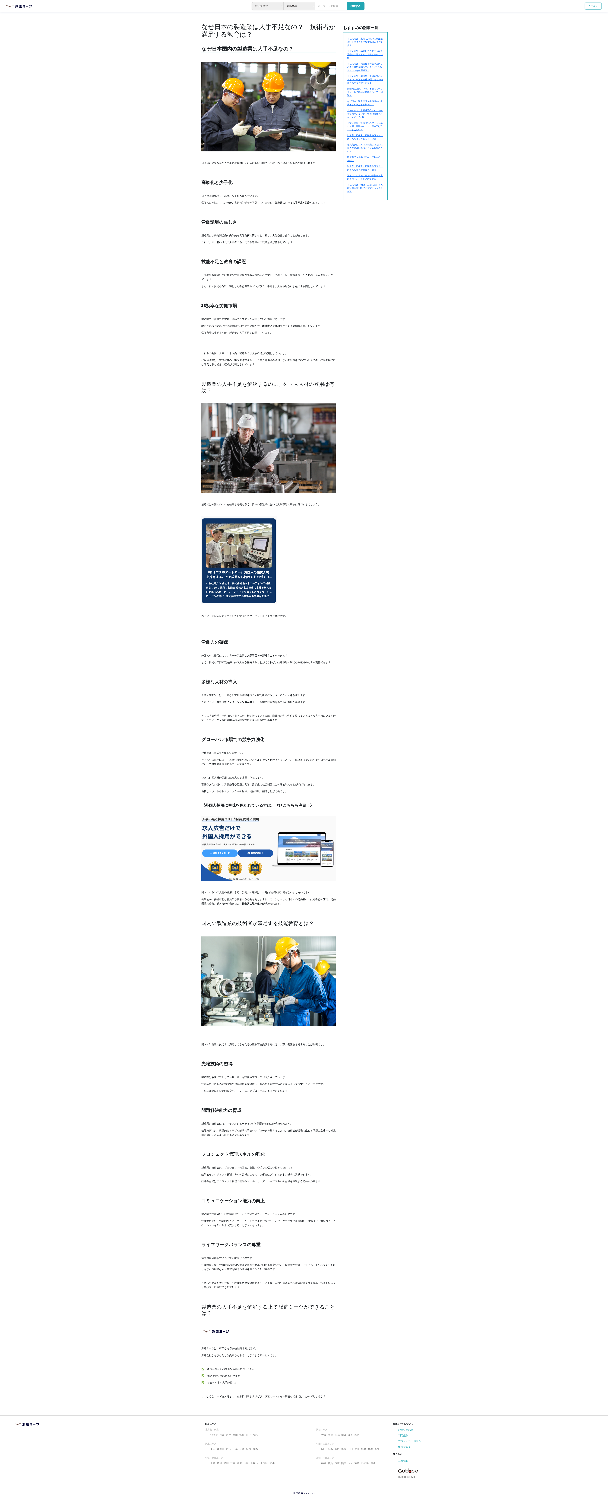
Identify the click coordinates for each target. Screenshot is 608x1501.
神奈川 (221, 1449)
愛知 (212, 1463)
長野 (252, 1463)
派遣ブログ (404, 1447)
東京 (212, 1449)
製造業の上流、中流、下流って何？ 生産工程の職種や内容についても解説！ (366, 92)
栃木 (248, 1449)
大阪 (323, 1435)
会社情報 (403, 1461)
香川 (357, 1449)
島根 (343, 1449)
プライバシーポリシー (411, 1441)
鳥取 (337, 1449)
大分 (350, 1463)
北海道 (214, 1435)
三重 (232, 1463)
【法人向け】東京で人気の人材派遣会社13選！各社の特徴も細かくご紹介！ (365, 42)
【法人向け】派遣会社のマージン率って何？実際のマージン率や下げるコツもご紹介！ (365, 126)
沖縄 (372, 1463)
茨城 (241, 1449)
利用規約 (403, 1435)
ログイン (593, 6)
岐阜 (219, 1463)
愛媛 (370, 1449)
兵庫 (330, 1435)
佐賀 (330, 1463)
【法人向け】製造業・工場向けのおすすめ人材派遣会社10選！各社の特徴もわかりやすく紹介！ (365, 79)
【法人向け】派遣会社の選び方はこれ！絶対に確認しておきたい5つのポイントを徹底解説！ (365, 67)
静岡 (226, 1463)
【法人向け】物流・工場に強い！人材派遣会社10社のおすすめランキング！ (365, 188)
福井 (272, 1463)
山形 (248, 1435)
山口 (350, 1449)
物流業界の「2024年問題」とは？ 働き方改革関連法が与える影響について (365, 148)
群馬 (255, 1449)
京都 (337, 1435)
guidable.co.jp (406, 1477)
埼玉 (228, 1449)
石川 (259, 1463)
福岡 (323, 1463)
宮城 (241, 1435)
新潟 (239, 1463)
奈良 (350, 1435)
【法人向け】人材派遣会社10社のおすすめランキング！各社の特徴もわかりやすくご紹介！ (365, 113)
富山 (266, 1463)
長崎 (337, 1463)
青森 (222, 1435)
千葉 (235, 1449)
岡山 (323, 1449)
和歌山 (358, 1435)
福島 (255, 1435)
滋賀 (343, 1435)
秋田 (235, 1435)
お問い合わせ (405, 1429)
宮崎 (357, 1463)
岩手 (228, 1435)
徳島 (363, 1449)
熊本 (343, 1463)
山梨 (246, 1463)
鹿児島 (365, 1463)
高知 (377, 1449)
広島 (330, 1449)
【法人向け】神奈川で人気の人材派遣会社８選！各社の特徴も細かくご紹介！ (365, 54)
